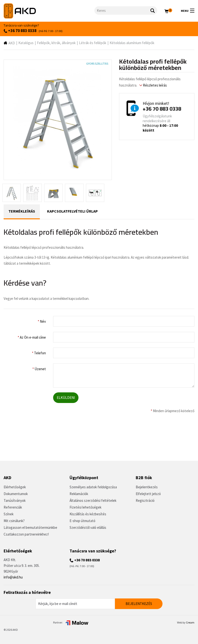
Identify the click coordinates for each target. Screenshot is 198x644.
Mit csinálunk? (14, 520)
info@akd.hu (13, 577)
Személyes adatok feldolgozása (93, 487)
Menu (185, 11)
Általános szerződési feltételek (93, 500)
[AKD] (49, 11)
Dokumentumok (16, 493)
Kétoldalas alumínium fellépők (132, 42)
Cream (190, 622)
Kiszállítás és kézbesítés (88, 514)
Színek (9, 514)
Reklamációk (79, 493)
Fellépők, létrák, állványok (56, 42)
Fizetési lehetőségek (85, 507)
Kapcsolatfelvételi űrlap (72, 211)
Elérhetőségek (15, 487)
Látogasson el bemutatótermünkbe (30, 527)
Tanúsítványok (15, 500)
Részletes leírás (154, 85)
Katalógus (26, 42)
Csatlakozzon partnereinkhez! (26, 534)
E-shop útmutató (82, 520)
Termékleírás (21, 211)
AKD (11, 43)
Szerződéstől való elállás (88, 527)
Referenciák (13, 507)
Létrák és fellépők (92, 42)
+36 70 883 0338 (21, 30)
